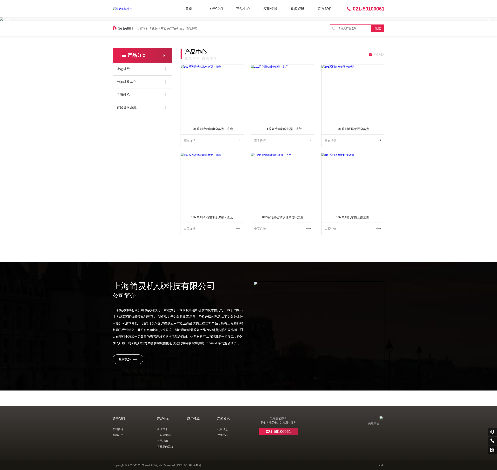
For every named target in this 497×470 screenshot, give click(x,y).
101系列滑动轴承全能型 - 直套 (212, 129)
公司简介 (118, 429)
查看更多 (125, 359)
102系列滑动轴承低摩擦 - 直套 (212, 217)
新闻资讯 (297, 9)
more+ (379, 54)
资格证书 (118, 435)
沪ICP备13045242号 (188, 465)
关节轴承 (173, 28)
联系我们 (325, 9)
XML (381, 465)
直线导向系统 (188, 28)
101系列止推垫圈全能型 (352, 129)
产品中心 (243, 9)
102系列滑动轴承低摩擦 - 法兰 (282, 217)
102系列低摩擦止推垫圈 (352, 217)
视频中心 (222, 435)
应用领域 (270, 9)
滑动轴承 (142, 28)
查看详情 (189, 140)
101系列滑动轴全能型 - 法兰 (282, 129)
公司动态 (222, 429)
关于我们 (216, 9)
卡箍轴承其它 (157, 28)
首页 (188, 9)
